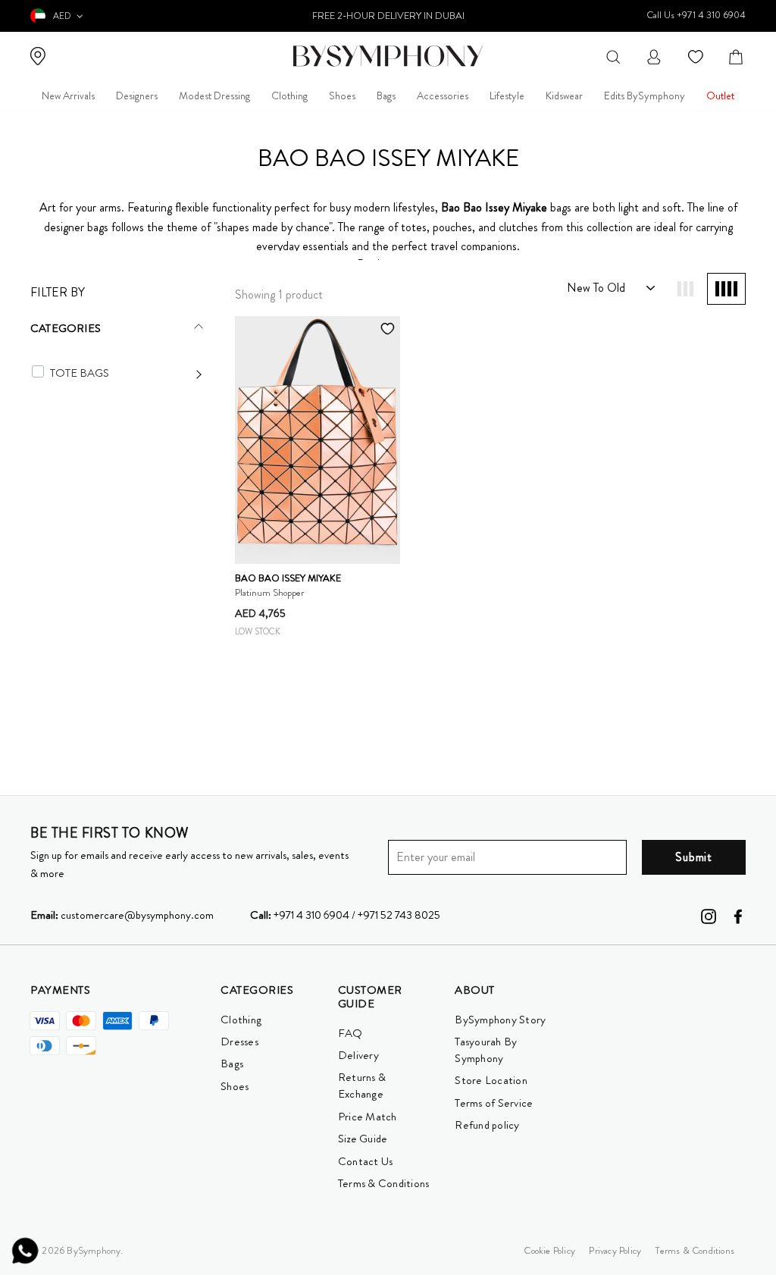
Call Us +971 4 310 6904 (696, 15)
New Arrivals (68, 95)
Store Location (491, 1080)
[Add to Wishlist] (388, 328)
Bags (386, 95)
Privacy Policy (615, 1250)
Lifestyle (507, 95)
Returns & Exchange (362, 1085)
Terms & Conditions (384, 1183)
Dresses (239, 1041)
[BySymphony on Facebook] (738, 915)
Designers (137, 95)
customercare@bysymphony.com (122, 915)
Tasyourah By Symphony (486, 1050)
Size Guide (363, 1138)
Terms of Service (494, 1103)
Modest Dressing (214, 95)
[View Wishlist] (697, 56)
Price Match (367, 1116)
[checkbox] (38, 371)
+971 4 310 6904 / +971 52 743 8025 (345, 915)
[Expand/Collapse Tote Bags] (126, 373)
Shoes (342, 95)
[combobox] (613, 55)
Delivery (358, 1055)
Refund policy (487, 1125)
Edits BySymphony (644, 95)
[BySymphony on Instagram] (708, 915)
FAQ (350, 1033)
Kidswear (564, 95)
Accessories (442, 95)
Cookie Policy (549, 1250)
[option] (388, 16)
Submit (693, 857)
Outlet (720, 95)
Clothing (289, 95)
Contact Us (365, 1161)
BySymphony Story (500, 1019)
